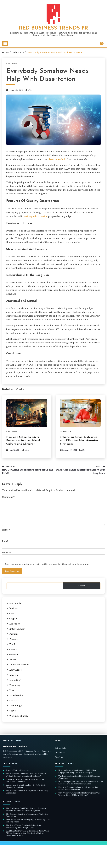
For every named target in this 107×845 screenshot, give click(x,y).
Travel (12, 710)
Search (81, 585)
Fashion (13, 633)
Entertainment (17, 628)
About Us (59, 757)
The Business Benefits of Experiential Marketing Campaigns (27, 792)
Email (6, 541)
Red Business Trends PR (53, 28)
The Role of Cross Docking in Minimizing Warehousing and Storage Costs (23, 826)
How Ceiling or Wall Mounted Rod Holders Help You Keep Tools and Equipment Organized (80, 783)
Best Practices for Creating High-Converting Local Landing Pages (28, 821)
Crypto (13, 618)
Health (12, 659)
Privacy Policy (61, 748)
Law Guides (15, 669)
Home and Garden (19, 664)
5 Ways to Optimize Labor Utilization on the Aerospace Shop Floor (25, 780)
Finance (13, 639)
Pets (11, 690)
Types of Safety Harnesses (18, 770)
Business (14, 608)
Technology (15, 705)
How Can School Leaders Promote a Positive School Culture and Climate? (23, 440)
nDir (30, 90)
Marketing (14, 680)
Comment (8, 496)
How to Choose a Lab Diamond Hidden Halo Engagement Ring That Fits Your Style (77, 771)
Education (12, 64)
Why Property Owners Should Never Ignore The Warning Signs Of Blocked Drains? (79, 794)
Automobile (15, 603)
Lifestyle (13, 674)
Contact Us (60, 752)
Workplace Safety (18, 715)
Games (13, 649)
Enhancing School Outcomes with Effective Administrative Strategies (79, 440)
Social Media (16, 695)
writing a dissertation (36, 216)
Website (6, 552)
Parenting (14, 685)
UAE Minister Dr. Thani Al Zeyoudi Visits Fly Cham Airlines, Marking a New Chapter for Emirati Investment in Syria (27, 833)
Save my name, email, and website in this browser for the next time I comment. (47, 564)
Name (6, 529)
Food (12, 644)
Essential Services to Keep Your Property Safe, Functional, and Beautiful (78, 788)
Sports (13, 700)
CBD (11, 613)
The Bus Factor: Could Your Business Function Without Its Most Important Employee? (26, 775)
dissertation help (57, 159)
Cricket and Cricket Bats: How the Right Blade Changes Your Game (26, 786)
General (13, 654)
